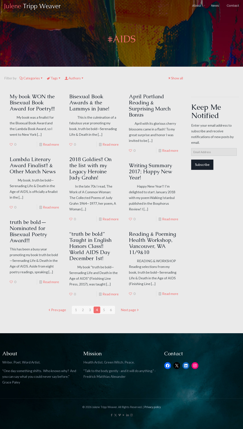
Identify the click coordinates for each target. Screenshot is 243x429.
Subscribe (202, 164)
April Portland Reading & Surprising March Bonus (150, 105)
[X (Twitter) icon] (115, 415)
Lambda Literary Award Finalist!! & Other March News (33, 165)
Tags (54, 78)
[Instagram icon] (131, 415)
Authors (75, 78)
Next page (128, 310)
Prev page (58, 310)
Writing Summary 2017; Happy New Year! (150, 171)
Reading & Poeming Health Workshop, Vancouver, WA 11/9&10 (152, 243)
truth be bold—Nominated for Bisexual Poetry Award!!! (28, 231)
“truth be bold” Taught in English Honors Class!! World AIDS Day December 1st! (90, 246)
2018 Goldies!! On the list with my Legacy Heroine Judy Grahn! (90, 168)
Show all (177, 78)
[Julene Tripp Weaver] (32, 5)
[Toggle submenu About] (204, 6)
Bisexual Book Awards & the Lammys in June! (89, 102)
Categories (31, 78)
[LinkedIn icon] (127, 415)
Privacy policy (152, 407)
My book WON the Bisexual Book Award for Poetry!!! (32, 102)
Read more (51, 144)
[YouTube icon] (123, 415)
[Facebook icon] (111, 415)
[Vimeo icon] (119, 415)
